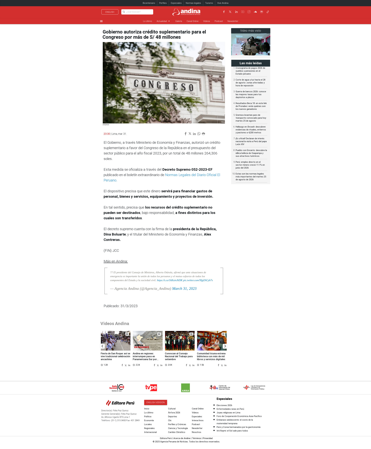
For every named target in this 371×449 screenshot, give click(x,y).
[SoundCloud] (255, 12)
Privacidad (208, 438)
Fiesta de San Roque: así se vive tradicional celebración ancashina (115, 356)
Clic (170, 420)
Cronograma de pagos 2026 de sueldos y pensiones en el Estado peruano (250, 71)
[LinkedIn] (236, 12)
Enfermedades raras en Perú (230, 409)
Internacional (150, 432)
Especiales (176, 3)
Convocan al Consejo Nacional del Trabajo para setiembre (179, 356)
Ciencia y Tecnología (178, 428)
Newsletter (233, 21)
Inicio (146, 408)
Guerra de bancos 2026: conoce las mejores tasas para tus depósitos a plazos (251, 94)
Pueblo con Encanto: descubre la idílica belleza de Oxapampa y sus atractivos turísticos (251, 153)
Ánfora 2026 (174, 412)
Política (147, 416)
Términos (196, 438)
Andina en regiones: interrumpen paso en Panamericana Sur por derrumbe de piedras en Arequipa (145, 359)
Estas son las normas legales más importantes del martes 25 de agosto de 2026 (251, 176)
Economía (149, 420)
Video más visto (250, 30)
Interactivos (197, 420)
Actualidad (164, 21)
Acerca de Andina (181, 438)
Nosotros (196, 432)
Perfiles (163, 3)
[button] (102, 346)
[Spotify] (261, 12)
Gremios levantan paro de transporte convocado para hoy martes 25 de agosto (251, 118)
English (110, 12)
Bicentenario (149, 3)
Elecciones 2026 (224, 405)
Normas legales (193, 3)
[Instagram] (249, 12)
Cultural (172, 408)
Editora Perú (166, 438)
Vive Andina (222, 3)
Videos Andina (114, 323)
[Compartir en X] (126, 365)
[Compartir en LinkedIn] (129, 365)
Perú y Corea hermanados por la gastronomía (238, 427)
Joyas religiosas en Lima (228, 412)
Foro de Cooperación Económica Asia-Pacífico (239, 416)
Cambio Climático (176, 432)
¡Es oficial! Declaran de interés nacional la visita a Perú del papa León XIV (251, 141)
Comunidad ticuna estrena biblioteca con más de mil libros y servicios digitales (211, 356)
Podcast (219, 21)
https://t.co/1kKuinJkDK (169, 280)
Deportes (172, 416)
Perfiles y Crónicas (177, 424)
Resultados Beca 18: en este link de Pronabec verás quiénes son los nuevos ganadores (251, 106)
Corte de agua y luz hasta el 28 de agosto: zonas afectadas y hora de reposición (250, 82)
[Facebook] (224, 12)
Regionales (149, 428)
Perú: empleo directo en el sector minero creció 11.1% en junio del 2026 (250, 165)
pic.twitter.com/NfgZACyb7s (198, 280)
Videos (206, 21)
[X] (230, 12)
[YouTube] (243, 12)
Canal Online (193, 21)
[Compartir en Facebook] (122, 365)
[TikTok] (268, 12)
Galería (178, 21)
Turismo (209, 3)
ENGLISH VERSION (156, 402)
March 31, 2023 (184, 288)
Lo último (147, 21)
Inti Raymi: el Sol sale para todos (232, 430)
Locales (148, 424)
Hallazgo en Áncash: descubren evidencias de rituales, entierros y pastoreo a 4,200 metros (251, 129)
